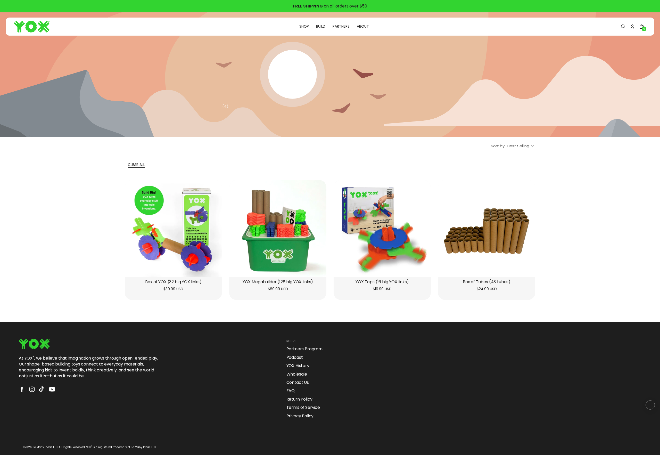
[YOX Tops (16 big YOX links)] (382, 228)
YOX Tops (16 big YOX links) (382, 282)
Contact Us (297, 382)
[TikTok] (42, 389)
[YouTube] (52, 389)
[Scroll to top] (650, 405)
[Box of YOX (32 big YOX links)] (173, 228)
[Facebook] (22, 389)
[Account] (632, 26)
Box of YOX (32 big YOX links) (173, 282)
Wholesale (296, 374)
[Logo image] (32, 26)
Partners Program (304, 349)
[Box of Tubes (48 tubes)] (486, 228)
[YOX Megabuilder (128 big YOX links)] (277, 228)
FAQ (290, 391)
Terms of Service (303, 407)
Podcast (294, 357)
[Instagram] (32, 389)
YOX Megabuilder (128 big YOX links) (278, 282)
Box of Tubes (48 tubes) (486, 282)
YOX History (297, 366)
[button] (623, 26)
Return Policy (299, 399)
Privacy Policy (300, 416)
